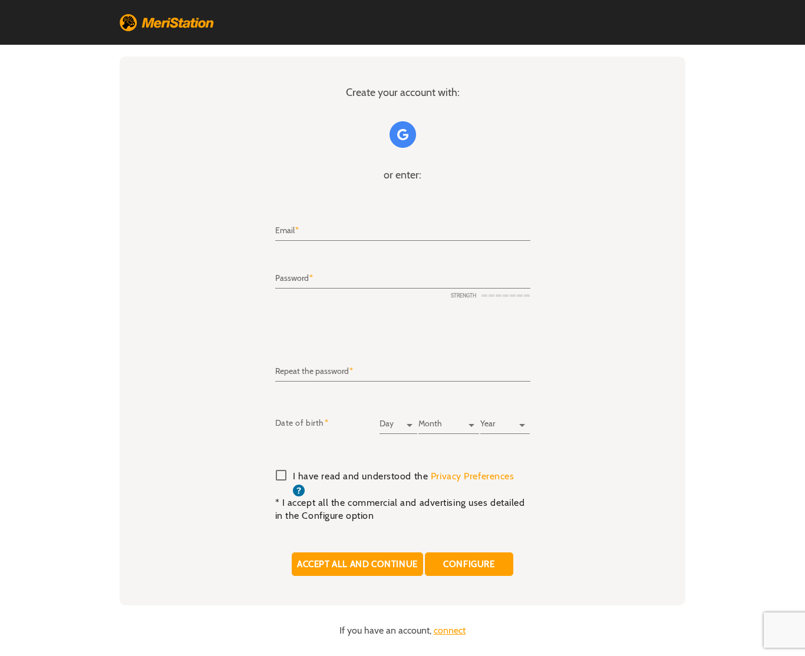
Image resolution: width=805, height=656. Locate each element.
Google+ (403, 134)
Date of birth (299, 423)
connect (450, 630)
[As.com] (167, 22)
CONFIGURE (469, 563)
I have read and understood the (403, 483)
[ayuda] (299, 490)
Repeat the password (312, 371)
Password (292, 278)
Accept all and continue (357, 563)
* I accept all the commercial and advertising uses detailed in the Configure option (400, 509)
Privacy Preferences (472, 476)
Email (285, 231)
